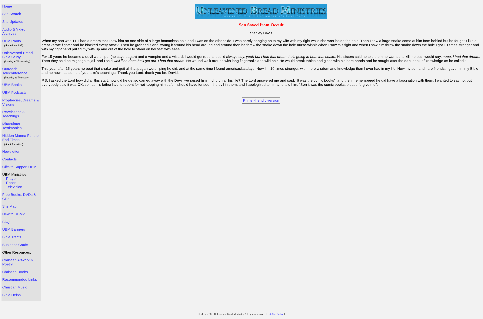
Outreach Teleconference (14, 71)
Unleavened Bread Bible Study (17, 55)
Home (7, 6)
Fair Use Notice (275, 314)
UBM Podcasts (14, 92)
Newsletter (10, 151)
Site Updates (12, 22)
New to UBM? (13, 214)
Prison (11, 183)
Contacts (9, 159)
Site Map (9, 206)
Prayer (11, 179)
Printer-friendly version (261, 100)
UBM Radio (11, 41)
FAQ (6, 222)
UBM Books (12, 85)
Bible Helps (11, 295)
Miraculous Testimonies (12, 126)
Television (14, 187)
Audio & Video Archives (13, 31)
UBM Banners (13, 229)
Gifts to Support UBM (19, 167)
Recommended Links (19, 279)
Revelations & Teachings (13, 114)
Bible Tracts (11, 237)
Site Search (11, 14)
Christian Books (15, 272)
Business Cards (15, 245)
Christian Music (14, 287)
